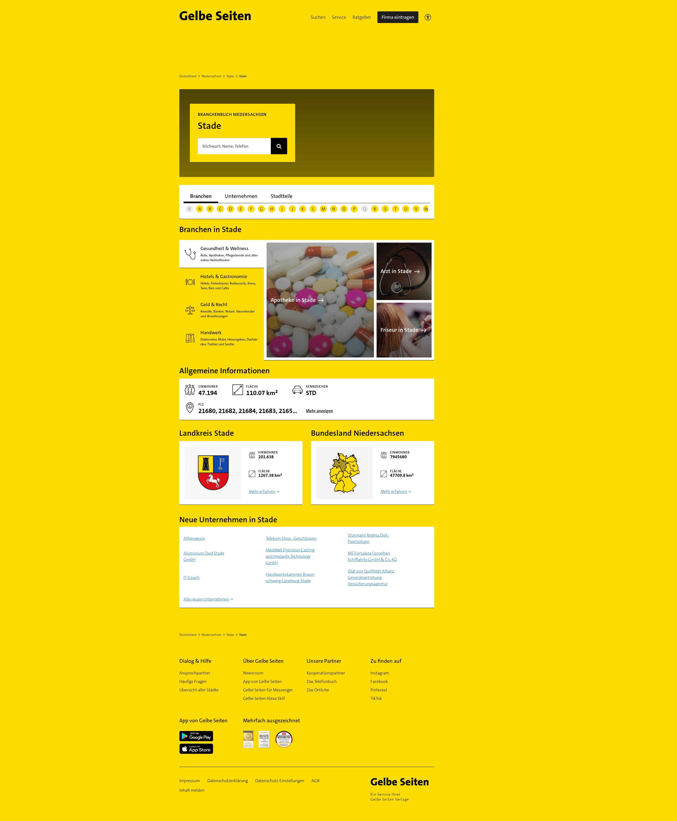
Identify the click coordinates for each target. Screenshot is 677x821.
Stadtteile (281, 196)
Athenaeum (194, 538)
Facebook (379, 681)
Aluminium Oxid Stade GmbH (204, 556)
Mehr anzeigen (319, 411)
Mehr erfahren (262, 491)
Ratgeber (362, 17)
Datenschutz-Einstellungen (279, 780)
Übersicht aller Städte (198, 690)
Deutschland (187, 76)
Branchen (201, 196)
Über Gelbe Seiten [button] (263, 661)
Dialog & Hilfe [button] (195, 661)
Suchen (318, 17)
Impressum (189, 780)
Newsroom (253, 673)
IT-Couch (191, 577)
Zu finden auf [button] (385, 661)
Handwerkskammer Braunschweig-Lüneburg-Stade (290, 577)
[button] (318, 17)
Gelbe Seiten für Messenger (268, 690)
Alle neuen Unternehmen (206, 599)
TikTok (376, 698)
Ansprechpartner (194, 673)
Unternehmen (241, 196)
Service (339, 17)
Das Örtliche (318, 690)
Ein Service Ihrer (389, 797)
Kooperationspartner (326, 673)
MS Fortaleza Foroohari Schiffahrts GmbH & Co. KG (372, 556)
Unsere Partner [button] (324, 661)
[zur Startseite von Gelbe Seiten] (402, 782)
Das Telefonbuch (322, 681)
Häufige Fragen (193, 681)
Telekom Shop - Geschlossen (291, 538)
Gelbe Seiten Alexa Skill (264, 698)
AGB (315, 780)
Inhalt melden (191, 790)
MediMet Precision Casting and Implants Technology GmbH (290, 556)
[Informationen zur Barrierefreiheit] (428, 17)
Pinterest (378, 690)
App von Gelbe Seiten (262, 681)
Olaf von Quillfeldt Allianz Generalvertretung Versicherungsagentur (371, 577)
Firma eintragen (398, 17)
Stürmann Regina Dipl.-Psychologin (368, 538)
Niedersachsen (211, 76)
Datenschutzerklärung (227, 780)
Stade (230, 76)
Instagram (379, 673)
